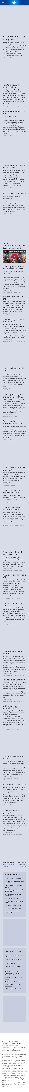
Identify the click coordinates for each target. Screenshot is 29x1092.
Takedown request (8, 57)
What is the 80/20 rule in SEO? (13, 908)
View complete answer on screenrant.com (12, 189)
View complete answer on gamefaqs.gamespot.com (14, 502)
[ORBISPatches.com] (14, 2)
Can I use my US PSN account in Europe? (13, 886)
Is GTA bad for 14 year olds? (12, 966)
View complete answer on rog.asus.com (11, 624)
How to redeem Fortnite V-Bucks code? (14, 901)
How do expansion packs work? (13, 878)
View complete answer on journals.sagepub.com (13, 525)
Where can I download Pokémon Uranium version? (14, 962)
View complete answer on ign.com (10, 137)
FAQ (6, 1086)
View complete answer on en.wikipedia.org (12, 570)
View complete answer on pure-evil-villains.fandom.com (11, 779)
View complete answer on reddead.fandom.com (13, 106)
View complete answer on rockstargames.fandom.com (9, 484)
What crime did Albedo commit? (13, 982)
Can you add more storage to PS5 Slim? (14, 955)
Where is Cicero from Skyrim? (13, 959)
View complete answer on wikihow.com (11, 598)
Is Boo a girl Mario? (10, 969)
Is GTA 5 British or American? (13, 988)
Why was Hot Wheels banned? (13, 898)
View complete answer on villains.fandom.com (13, 701)
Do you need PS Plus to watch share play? (13, 894)
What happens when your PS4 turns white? (13, 985)
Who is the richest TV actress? (13, 905)
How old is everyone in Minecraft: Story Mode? (14, 890)
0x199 (19, 1043)
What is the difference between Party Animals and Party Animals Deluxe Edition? (14, 973)
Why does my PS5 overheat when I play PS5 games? (14, 882)
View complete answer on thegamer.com (12, 59)
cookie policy (19, 1079)
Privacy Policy (9, 1084)
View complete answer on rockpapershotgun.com (14, 341)
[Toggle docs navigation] (3, 2)
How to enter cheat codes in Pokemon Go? (12, 911)
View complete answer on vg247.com (11, 729)
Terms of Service (20, 1084)
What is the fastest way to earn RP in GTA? (14, 978)
